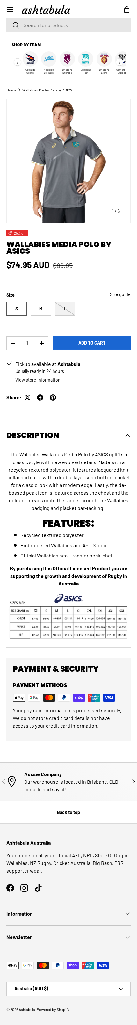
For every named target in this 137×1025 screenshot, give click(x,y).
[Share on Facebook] (40, 397)
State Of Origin (111, 855)
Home (11, 90)
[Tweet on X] (27, 397)
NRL (88, 855)
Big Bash (102, 863)
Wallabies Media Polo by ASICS (47, 90)
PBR (119, 863)
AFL (76, 855)
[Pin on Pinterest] (53, 397)
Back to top (68, 812)
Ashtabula (27, 1009)
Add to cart (91, 342)
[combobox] (68, 25)
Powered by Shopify (53, 1009)
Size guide (120, 294)
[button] (127, 10)
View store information (38, 379)
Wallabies (17, 863)
